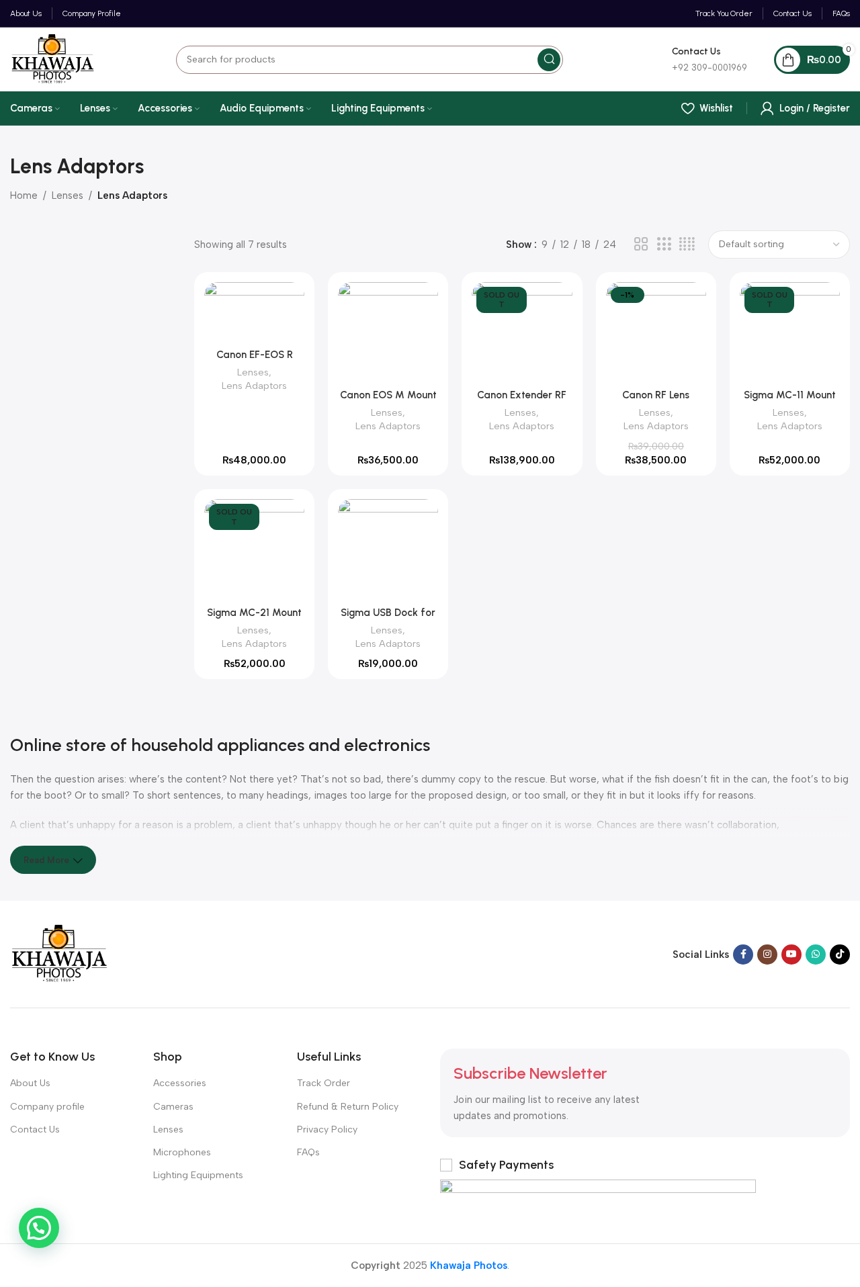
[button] (39, 1228)
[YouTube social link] (791, 954)
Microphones (182, 1152)
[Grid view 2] (641, 244)
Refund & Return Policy (347, 1106)
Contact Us (35, 1129)
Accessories (179, 1083)
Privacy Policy (327, 1129)
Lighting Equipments (198, 1175)
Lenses (67, 195)
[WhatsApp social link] (816, 954)
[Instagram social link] (767, 954)
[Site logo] (52, 58)
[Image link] (59, 954)
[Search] (549, 59)
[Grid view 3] (664, 244)
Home (24, 195)
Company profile (47, 1106)
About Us (30, 1083)
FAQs (308, 1152)
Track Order (323, 1083)
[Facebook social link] (743, 954)
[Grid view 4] (687, 244)
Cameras (173, 1106)
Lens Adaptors (254, 386)
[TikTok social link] (840, 954)
